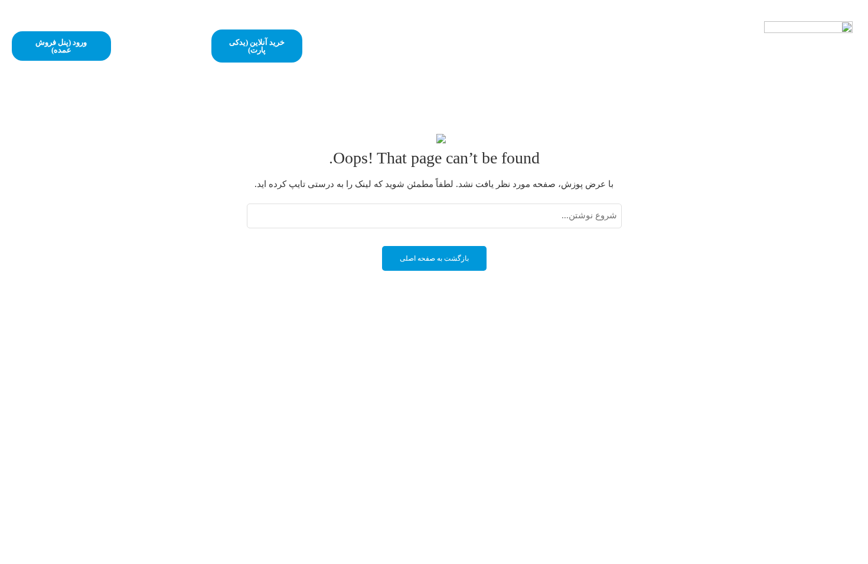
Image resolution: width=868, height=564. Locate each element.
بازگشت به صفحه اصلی (434, 258)
